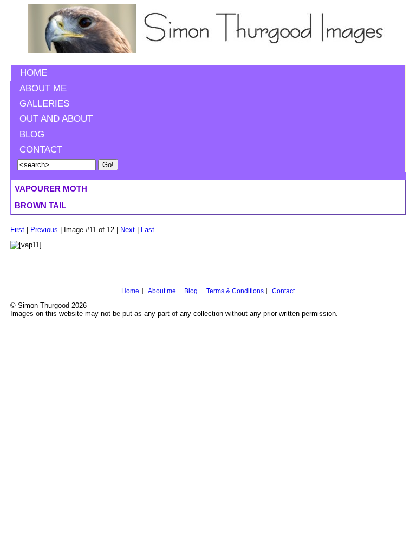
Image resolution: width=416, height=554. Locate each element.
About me (43, 88)
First (17, 230)
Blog (32, 134)
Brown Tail (40, 205)
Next (127, 230)
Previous (44, 230)
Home (33, 73)
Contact (41, 149)
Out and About (56, 119)
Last (147, 230)
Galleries (44, 103)
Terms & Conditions (235, 291)
